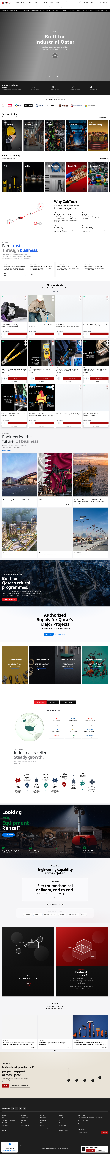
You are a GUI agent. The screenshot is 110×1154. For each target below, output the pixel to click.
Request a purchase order (20, 1085)
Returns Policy (62, 1125)
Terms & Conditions (63, 1130)
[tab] (56, 76)
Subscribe (104, 1132)
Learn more (48, 634)
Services (37, 2)
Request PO (100, 1150)
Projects (51, 2)
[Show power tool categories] (28, 983)
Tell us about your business (9, 1150)
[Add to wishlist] (25, 297)
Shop (5, 1085)
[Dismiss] (106, 1147)
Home (17, 2)
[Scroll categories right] (105, 135)
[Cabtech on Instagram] (12, 1108)
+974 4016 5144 (84, 1120)
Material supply (43, 1117)
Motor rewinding (44, 1128)
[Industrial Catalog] (61, 7)
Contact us (81, 992)
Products (23, 2)
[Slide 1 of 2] (54, 1050)
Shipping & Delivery (63, 1122)
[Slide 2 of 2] (55, 1050)
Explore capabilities (9, 599)
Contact (57, 2)
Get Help (91, 1150)
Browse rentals (8, 835)
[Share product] (25, 300)
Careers (4, 1133)
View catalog (103, 158)
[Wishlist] (92, 2)
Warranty (61, 1128)
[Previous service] (47, 904)
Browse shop (61, 634)
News (3, 1128)
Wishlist (61, 1117)
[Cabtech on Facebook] (16, 1108)
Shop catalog (24, 1120)
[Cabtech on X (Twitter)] (20, 1108)
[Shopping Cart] (96, 2)
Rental (30, 2)
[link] (14, 317)
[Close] (16, 1144)
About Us (45, 2)
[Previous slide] (53, 76)
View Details (14, 337)
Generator (42, 1125)
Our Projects (5, 1125)
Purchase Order (60, 53)
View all (54, 291)
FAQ (60, 1120)
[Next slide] (60, 76)
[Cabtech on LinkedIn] (24, 1108)
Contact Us (4, 1122)
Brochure (4, 1130)
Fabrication (42, 1122)
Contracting (43, 1120)
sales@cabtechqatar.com (86, 1123)
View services (102, 117)
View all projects (6, 450)
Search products (25, 1125)
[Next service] (62, 904)
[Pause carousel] (49, 76)
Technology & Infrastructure (8, 1120)
